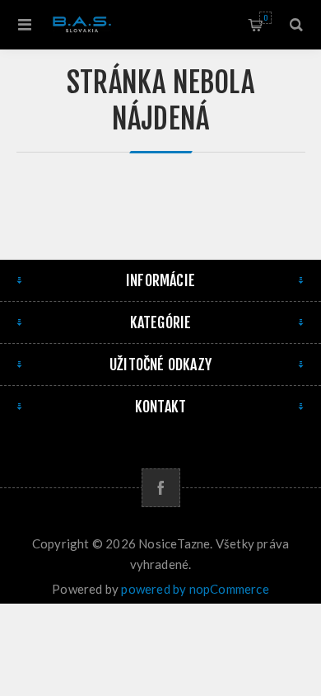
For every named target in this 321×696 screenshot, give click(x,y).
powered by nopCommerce (194, 588)
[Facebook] (161, 487)
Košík (265, 17)
